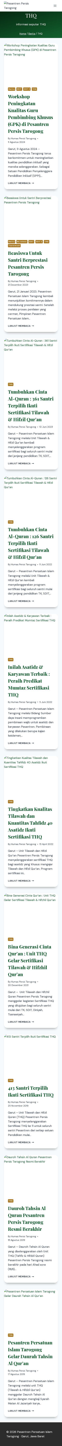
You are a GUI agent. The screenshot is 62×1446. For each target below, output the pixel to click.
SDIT (19, 89)
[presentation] (31, 63)
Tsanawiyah (14, 245)
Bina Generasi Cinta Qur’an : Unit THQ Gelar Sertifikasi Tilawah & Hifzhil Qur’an (29, 960)
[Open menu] (55, 5)
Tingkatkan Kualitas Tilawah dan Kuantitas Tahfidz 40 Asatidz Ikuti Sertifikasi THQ (30, 823)
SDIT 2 (27, 89)
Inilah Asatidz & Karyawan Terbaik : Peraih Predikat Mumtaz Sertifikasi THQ (29, 681)
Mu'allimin (22, 242)
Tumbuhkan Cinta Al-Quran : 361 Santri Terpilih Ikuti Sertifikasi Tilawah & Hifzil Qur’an (31, 405)
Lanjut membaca (21, 183)
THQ (34, 89)
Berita (12, 89)
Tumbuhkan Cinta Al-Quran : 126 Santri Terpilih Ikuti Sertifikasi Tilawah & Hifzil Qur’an (31, 543)
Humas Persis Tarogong (23, 138)
